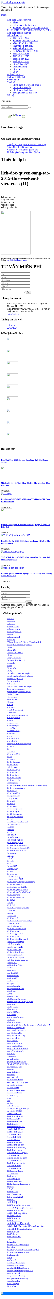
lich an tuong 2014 (13, 754)
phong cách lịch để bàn (14, 1046)
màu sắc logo (11, 991)
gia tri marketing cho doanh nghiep (19, 692)
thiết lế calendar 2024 (14, 1237)
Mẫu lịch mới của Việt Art (15, 1017)
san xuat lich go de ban (14, 1085)
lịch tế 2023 (11, 900)
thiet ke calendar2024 (14, 1119)
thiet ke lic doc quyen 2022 (16, 1127)
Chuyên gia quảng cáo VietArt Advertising (26, 144)
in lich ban (10, 720)
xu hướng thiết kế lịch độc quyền (18, 1268)
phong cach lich (12, 1041)
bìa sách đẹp (11, 640)
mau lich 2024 (12, 970)
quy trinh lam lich (13, 1059)
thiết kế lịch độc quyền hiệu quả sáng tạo (25, 1226)
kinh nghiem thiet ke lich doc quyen (19, 744)
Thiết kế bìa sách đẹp (14, 1194)
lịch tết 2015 (11, 905)
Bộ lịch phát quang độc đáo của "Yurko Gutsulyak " (24, 642)
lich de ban (12, 767)
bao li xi (10, 618)
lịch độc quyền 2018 (14, 950)
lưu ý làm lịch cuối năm (15, 817)
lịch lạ (9, 864)
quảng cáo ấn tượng (13, 1072)
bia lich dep (11, 621)
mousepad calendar (13, 986)
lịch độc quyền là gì (14, 955)
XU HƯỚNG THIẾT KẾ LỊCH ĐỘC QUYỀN (29, 30)
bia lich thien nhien (13, 629)
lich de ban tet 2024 (13, 780)
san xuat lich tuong (14, 1093)
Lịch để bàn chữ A (21, 64)
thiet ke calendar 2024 (14, 1121)
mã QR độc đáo (12, 996)
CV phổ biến (11, 668)
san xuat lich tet (13, 1087)
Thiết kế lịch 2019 (21, 56)
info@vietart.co (14, 314)
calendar (10, 647)
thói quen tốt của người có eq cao (18, 1245)
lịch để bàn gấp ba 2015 (15, 934)
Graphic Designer (13, 694)
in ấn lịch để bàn (12, 741)
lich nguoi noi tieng (13, 796)
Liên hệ (10, 95)
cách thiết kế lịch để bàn (15, 679)
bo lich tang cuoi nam (14, 632)
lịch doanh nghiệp (15, 840)
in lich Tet (11, 728)
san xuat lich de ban (15, 1080)
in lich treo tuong (13, 731)
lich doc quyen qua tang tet (16, 788)
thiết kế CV (11, 1200)
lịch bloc (10, 830)
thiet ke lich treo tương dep (16, 1163)
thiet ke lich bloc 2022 (14, 1142)
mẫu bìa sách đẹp (13, 1007)
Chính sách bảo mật (22, 87)
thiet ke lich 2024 (14, 1134)
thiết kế (10, 1189)
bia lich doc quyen (13, 627)
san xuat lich (12, 1077)
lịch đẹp (10, 913)
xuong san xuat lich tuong (15, 1276)
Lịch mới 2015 (12, 866)
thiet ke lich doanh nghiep (17, 1153)
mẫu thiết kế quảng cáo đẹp (16, 1028)
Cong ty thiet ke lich (16, 660)
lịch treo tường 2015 (15, 879)
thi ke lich (10, 1187)
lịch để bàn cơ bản (13, 931)
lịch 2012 (10, 819)
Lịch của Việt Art (14, 837)
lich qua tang (13, 798)
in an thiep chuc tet (13, 718)
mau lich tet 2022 (13, 978)
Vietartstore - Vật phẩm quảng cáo (22, 149)
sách (8, 1101)
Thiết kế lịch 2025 (15, 74)
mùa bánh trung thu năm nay (16, 999)
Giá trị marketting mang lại (25, 25)
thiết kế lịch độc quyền (18, 1223)
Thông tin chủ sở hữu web (25, 92)
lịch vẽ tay (11, 910)
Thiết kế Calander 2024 (15, 1197)
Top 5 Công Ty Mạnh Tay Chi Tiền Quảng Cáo (23, 1250)
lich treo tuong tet (13, 811)
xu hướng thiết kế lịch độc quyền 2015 (20, 1271)
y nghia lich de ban (13, 1281)
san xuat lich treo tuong (16, 1090)
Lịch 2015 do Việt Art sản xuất (17, 822)
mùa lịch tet (11, 1004)
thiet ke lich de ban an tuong (16, 1148)
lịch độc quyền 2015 (15, 947)
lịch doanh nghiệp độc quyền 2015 (18, 848)
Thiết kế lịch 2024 (21, 38)
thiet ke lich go (13, 1155)
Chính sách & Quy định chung (27, 85)
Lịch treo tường (20, 66)
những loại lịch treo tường (16, 1036)
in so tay (10, 736)
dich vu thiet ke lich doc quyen (19, 686)
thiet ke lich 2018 (15, 1129)
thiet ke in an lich (12, 1124)
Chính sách (12, 82)
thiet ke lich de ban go (14, 1150)
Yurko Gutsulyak (13, 1284)
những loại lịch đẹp (13, 1038)
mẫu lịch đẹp (11, 1020)
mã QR (9, 994)
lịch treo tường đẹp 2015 (15, 897)
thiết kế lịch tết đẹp (13, 1218)
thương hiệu (11, 1247)
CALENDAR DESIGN (15, 653)
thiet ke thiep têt (13, 1179)
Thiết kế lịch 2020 (21, 59)
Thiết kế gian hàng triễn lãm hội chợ (23, 152)
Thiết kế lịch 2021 (21, 61)
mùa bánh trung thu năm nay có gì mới (20, 1002)
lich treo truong (12, 806)
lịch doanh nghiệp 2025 (15, 843)
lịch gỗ (10, 858)
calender (10, 655)
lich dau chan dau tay (14, 762)
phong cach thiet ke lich (15, 1043)
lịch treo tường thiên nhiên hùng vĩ (18, 892)
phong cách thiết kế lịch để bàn (17, 1049)
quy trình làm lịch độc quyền (16, 1062)
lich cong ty (11, 759)
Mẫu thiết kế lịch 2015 (23, 46)
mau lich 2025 (12, 973)
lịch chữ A (11, 835)
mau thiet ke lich (12, 981)
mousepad (10, 983)
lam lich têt (10, 746)
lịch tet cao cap (12, 874)
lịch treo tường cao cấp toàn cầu (17, 890)
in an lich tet (11, 707)
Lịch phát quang (12, 869)
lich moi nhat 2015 (13, 793)
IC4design (10, 702)
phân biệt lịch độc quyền (15, 1051)
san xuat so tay (12, 1095)
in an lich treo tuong (15, 710)
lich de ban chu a (12, 772)
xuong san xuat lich (13, 1273)
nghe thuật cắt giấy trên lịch (16, 1030)
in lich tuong (11, 733)
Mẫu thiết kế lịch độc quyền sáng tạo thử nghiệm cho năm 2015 (28, 1025)
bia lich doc (11, 624)
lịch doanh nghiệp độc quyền (16, 845)
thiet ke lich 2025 (14, 1137)
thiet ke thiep (11, 1176)
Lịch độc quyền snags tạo (15, 957)
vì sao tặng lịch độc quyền (16, 1263)
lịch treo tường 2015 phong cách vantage (21, 882)
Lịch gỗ (16, 69)
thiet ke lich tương (14, 1166)
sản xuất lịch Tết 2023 (14, 1111)
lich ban (9, 757)
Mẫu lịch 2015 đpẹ (13, 1012)
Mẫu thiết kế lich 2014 (23, 43)
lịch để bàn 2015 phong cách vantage (19, 921)
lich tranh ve (11, 804)
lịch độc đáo (12, 963)
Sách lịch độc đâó (13, 1106)
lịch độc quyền (13, 944)
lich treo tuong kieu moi (15, 809)
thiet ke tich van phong (14, 1181)
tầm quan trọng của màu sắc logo (18, 1252)
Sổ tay (15, 72)
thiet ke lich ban (13, 1140)
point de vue (11, 1054)
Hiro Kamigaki (12, 697)
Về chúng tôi (13, 79)
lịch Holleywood (12, 861)
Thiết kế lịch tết (14, 1215)
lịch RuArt (10, 871)
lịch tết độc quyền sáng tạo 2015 (18, 908)
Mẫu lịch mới (11, 1015)
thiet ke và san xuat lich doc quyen (18, 1184)
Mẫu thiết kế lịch (14, 35)
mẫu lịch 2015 (12, 1010)
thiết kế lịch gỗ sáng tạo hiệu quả (20, 1208)
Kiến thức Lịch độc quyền (19, 20)
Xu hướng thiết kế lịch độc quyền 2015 (30, 27)
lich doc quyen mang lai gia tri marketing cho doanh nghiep (27, 785)
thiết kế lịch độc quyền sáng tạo (19, 1229)
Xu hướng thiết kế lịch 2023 (25, 40)
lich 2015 (11, 751)
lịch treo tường (13, 876)
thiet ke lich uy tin (14, 1168)
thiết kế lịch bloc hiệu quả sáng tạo (18, 1205)
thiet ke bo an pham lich (15, 1116)
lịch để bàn (11, 915)
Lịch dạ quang (12, 853)
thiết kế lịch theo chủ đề (15, 1210)
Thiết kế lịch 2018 (21, 53)
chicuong (11, 325)
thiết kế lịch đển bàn (13, 1221)
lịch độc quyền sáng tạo (17, 960)
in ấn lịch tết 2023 (13, 739)
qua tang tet (11, 1056)
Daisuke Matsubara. (14, 681)
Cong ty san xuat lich (14, 658)
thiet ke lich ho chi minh (17, 1158)
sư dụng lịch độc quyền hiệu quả (18, 1108)
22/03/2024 (12, 328)
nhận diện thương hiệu (14, 1033)
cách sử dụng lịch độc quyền (18, 673)
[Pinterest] (24, 118)
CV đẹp (9, 671)
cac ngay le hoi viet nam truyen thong (19, 645)
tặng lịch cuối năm (13, 1255)
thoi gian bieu (11, 1242)
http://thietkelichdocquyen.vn (17, 260)
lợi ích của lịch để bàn (14, 965)
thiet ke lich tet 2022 (15, 1161)
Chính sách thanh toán (23, 90)
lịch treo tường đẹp (13, 895)
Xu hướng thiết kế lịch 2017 (25, 51)
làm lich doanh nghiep (14, 814)
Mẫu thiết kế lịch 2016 (23, 48)
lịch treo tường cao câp (14, 884)
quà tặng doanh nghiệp (14, 1067)
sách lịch (10, 1103)
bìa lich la (10, 634)
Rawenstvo (11, 1075)
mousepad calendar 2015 (15, 989)
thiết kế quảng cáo (13, 1232)
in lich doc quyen (13, 726)
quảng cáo (10, 1069)
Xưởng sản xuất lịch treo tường (17, 1278)
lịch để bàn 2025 (13, 923)
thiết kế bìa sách (12, 1192)
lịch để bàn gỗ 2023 (13, 936)
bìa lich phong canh (13, 637)
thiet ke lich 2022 (15, 1132)
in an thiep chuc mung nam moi (17, 715)
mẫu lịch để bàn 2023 (14, 1023)
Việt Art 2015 (11, 1260)
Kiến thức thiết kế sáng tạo (19, 33)
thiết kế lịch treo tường (17, 1213)
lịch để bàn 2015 (12, 918)
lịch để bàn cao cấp (14, 926)
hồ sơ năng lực (12, 699)
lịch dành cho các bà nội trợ (16, 851)
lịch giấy (10, 855)
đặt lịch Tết (11, 1286)
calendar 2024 (11, 650)
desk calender (11, 684)
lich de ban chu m (13, 775)
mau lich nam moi (13, 976)
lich (8, 749)
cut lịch (9, 666)
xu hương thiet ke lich (15, 1265)
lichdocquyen (12, 783)
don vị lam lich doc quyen (15, 689)
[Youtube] (10, 118)
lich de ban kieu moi (14, 778)
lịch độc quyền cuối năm (15, 952)
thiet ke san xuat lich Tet (15, 1171)
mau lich (10, 968)
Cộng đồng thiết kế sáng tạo (19, 147)
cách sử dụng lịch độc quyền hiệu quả (20, 676)
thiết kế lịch (13, 1202)
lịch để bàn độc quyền (15, 942)
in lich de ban (12, 723)
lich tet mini (11, 801)
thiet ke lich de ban (15, 1144)
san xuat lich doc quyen (17, 1082)
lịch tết (10, 902)
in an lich (10, 705)
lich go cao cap (12, 791)
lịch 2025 (10, 827)
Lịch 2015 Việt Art (13, 824)
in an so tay (11, 712)
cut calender (11, 663)
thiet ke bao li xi (14, 1113)
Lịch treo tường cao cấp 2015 (17, 887)
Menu (3, 15)
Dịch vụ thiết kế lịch (16, 77)
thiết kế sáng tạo (12, 1234)
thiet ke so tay (12, 1173)
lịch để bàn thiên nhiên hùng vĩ (17, 939)
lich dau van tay (12, 765)
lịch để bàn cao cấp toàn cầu (16, 929)
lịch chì (9, 832)
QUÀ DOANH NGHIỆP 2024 (18, 1064)
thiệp (9, 1239)
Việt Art (9, 1258)
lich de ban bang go (13, 770)
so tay (9, 1098)
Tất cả (15, 22)
